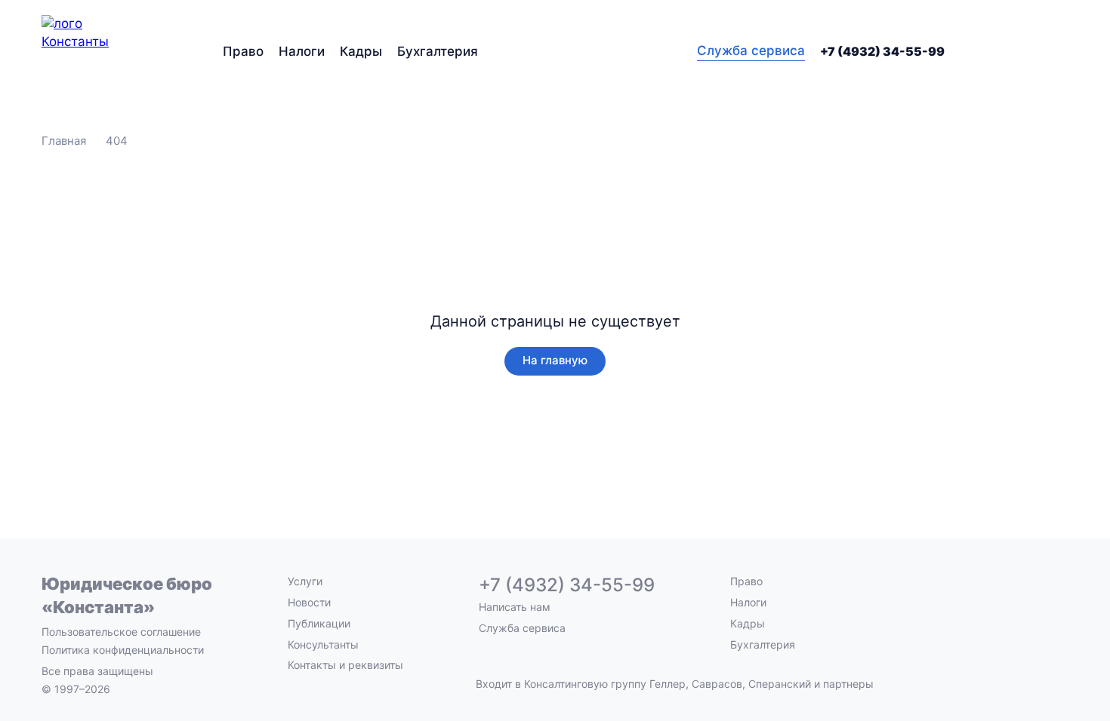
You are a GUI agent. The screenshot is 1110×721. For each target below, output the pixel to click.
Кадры (361, 51)
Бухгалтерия (437, 51)
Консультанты (323, 644)
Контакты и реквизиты (345, 664)
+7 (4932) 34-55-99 (882, 51)
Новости (309, 602)
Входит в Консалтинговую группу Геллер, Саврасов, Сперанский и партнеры (675, 684)
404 (117, 140)
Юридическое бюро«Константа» (127, 595)
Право (243, 51)
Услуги (305, 581)
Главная (64, 140)
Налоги (302, 51)
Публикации (319, 623)
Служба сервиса (751, 50)
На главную (555, 360)
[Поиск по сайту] (1059, 51)
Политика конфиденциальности (123, 649)
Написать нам (514, 607)
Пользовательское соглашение (121, 631)
